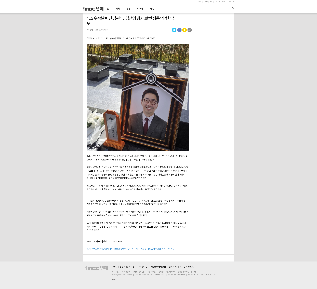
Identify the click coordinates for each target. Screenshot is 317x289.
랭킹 (152, 8)
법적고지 (173, 267)
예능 (211, 2)
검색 (233, 8)
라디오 (224, 2)
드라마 (206, 2)
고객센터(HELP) (187, 267)
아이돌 (140, 8)
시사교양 (217, 2)
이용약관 (143, 267)
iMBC (199, 2)
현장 (129, 8)
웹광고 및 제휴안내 (128, 267)
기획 (118, 8)
